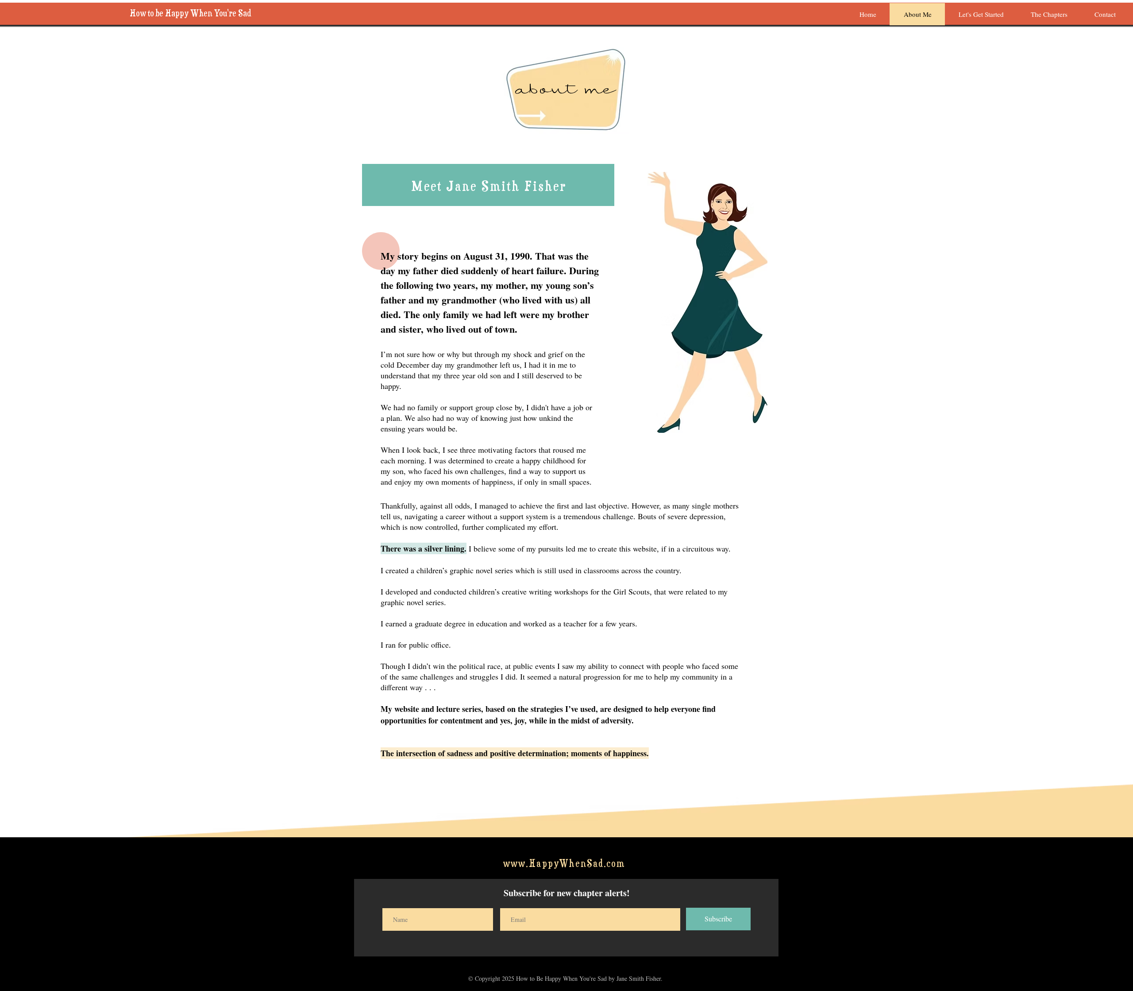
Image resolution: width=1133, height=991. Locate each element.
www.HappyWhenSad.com (564, 863)
